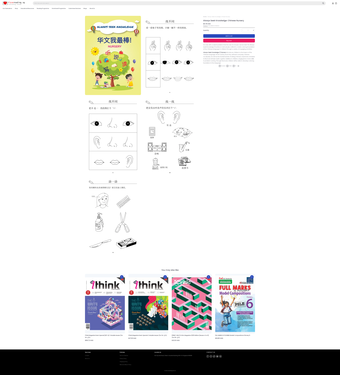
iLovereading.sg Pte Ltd (171, 370)
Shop (16, 8)
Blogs (85, 8)
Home (204, 17)
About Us (92, 8)
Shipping (205, 25)
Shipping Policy (124, 361)
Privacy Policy (123, 358)
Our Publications (7, 8)
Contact (87, 355)
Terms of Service (124, 355)
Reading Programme (43, 8)
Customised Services (75, 8)
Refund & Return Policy (125, 364)
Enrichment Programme (59, 8)
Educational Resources (27, 8)
